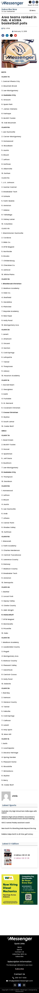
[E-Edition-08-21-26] (7, 857)
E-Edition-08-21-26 (22, 855)
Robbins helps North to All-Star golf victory (17, 834)
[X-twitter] (30, 2)
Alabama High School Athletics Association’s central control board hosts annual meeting (18, 818)
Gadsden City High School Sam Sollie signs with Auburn (19, 812)
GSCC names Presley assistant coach (16, 823)
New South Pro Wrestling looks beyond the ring (19, 828)
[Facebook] (33, 2)
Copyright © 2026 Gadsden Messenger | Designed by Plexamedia (19, 990)
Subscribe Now (9, 9)
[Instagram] (37, 2)
